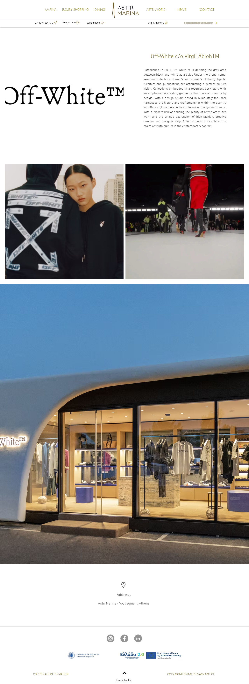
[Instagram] (110, 638)
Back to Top (124, 680)
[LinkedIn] (138, 638)
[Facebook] (124, 638)
